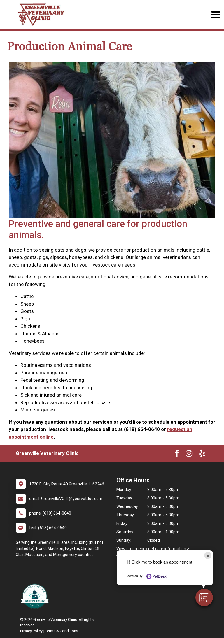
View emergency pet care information (151, 548)
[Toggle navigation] (216, 15)
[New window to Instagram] (189, 454)
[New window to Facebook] (177, 454)
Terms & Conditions (61, 631)
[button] (204, 597)
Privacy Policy (31, 631)
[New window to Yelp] (202, 454)
